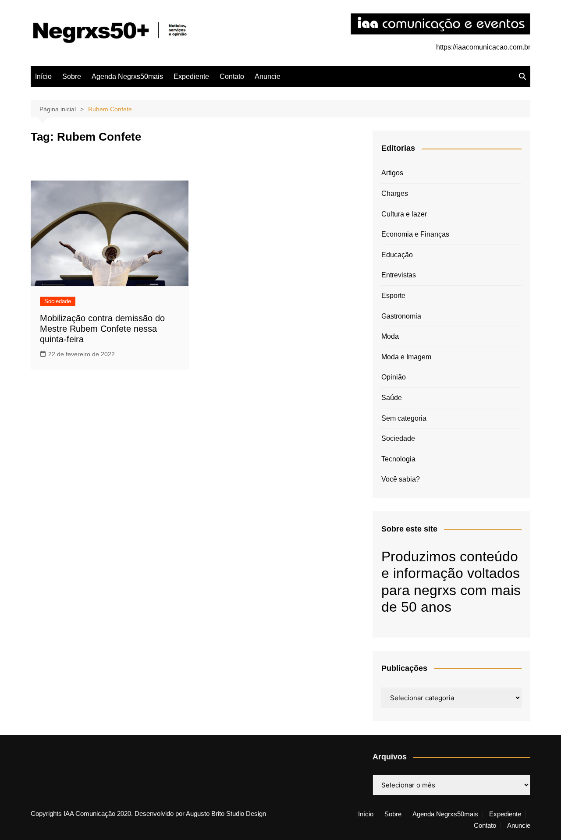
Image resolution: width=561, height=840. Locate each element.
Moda (390, 336)
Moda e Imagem (406, 357)
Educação (397, 255)
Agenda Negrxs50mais (127, 76)
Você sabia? (400, 479)
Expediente (191, 76)
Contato (232, 76)
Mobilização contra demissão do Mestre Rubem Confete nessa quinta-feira (102, 328)
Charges (394, 193)
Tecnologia (398, 459)
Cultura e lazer (404, 214)
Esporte (393, 295)
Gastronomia (401, 316)
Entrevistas (398, 275)
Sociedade (57, 301)
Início (43, 76)
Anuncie (267, 76)
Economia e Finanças (415, 234)
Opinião (393, 377)
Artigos (392, 173)
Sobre (71, 76)
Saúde (391, 397)
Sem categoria (403, 418)
